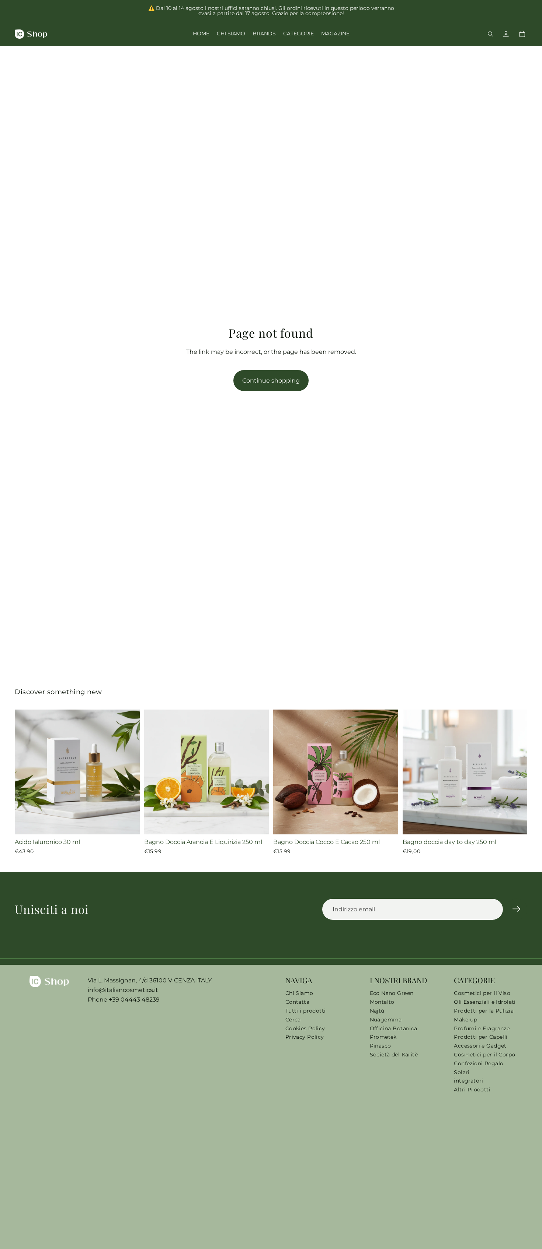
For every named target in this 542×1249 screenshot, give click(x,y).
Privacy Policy (304, 1037)
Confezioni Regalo (478, 1063)
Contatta (297, 1002)
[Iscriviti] (516, 909)
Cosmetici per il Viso (482, 993)
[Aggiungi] (128, 823)
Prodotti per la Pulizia (484, 1010)
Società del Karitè (394, 1054)
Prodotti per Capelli (480, 1037)
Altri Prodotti (472, 1089)
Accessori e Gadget (480, 1045)
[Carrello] (522, 34)
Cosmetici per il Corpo (484, 1054)
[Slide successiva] (129, 772)
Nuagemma (386, 1019)
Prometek (383, 1037)
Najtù (377, 1010)
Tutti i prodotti (305, 1010)
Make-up (465, 1019)
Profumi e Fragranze (482, 1028)
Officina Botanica (393, 1028)
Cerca (293, 1019)
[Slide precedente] (26, 772)
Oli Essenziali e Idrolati (485, 1002)
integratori (468, 1080)
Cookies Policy (305, 1028)
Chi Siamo (299, 993)
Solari (462, 1072)
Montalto (382, 1002)
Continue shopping (271, 380)
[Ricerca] (490, 34)
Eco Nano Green (392, 993)
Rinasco (380, 1045)
